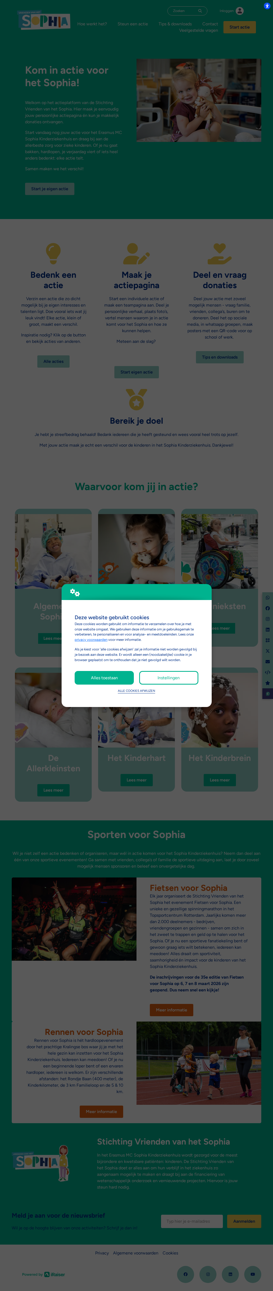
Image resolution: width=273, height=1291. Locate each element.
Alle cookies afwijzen (136, 691)
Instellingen (169, 677)
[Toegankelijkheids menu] (267, 6)
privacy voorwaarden (91, 639)
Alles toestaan (104, 677)
